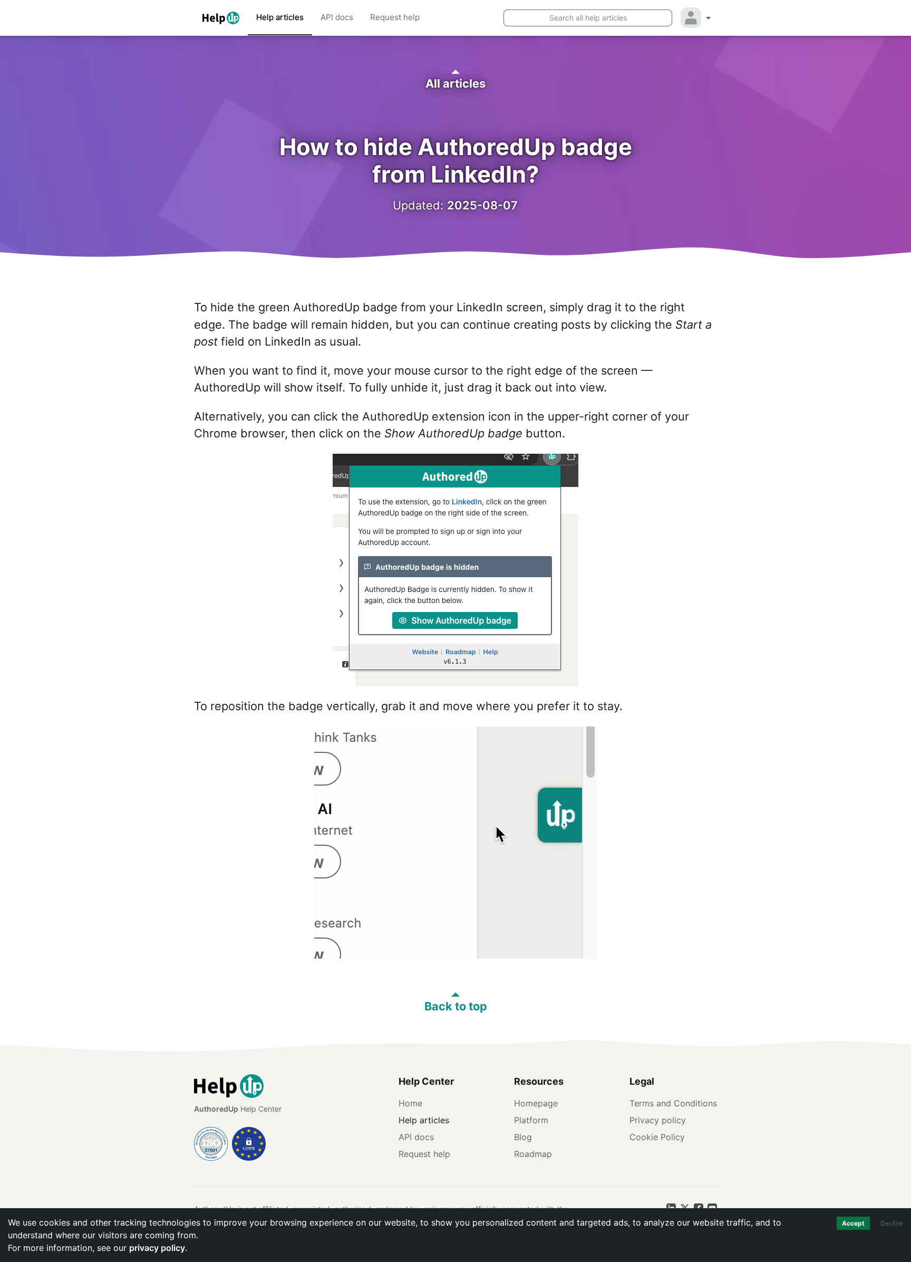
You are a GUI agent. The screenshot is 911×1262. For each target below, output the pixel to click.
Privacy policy (657, 1120)
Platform (531, 1120)
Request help (395, 17)
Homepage (536, 1103)
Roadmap (533, 1154)
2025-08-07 (482, 205)
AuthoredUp (216, 1108)
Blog (523, 1137)
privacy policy (157, 1247)
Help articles (280, 17)
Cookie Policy (657, 1137)
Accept (853, 1223)
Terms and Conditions (673, 1103)
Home (410, 1103)
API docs (337, 17)
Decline (891, 1223)
